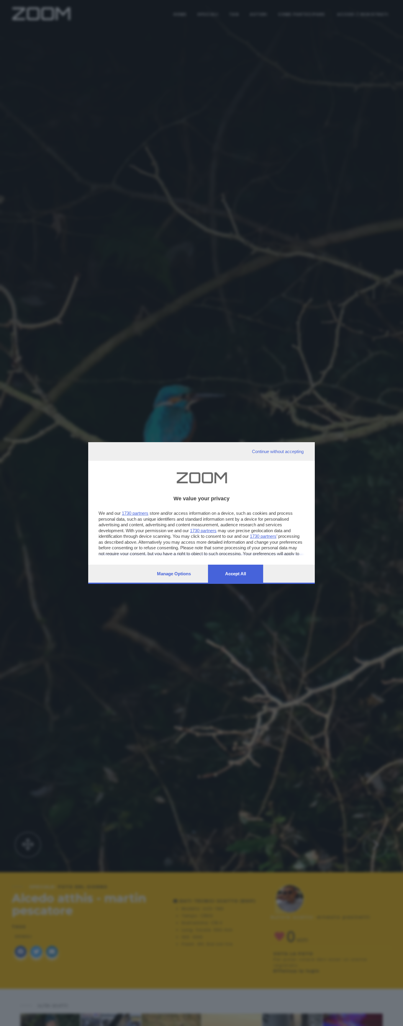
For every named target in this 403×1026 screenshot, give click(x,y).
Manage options (174, 573)
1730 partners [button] (135, 513)
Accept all (235, 573)
